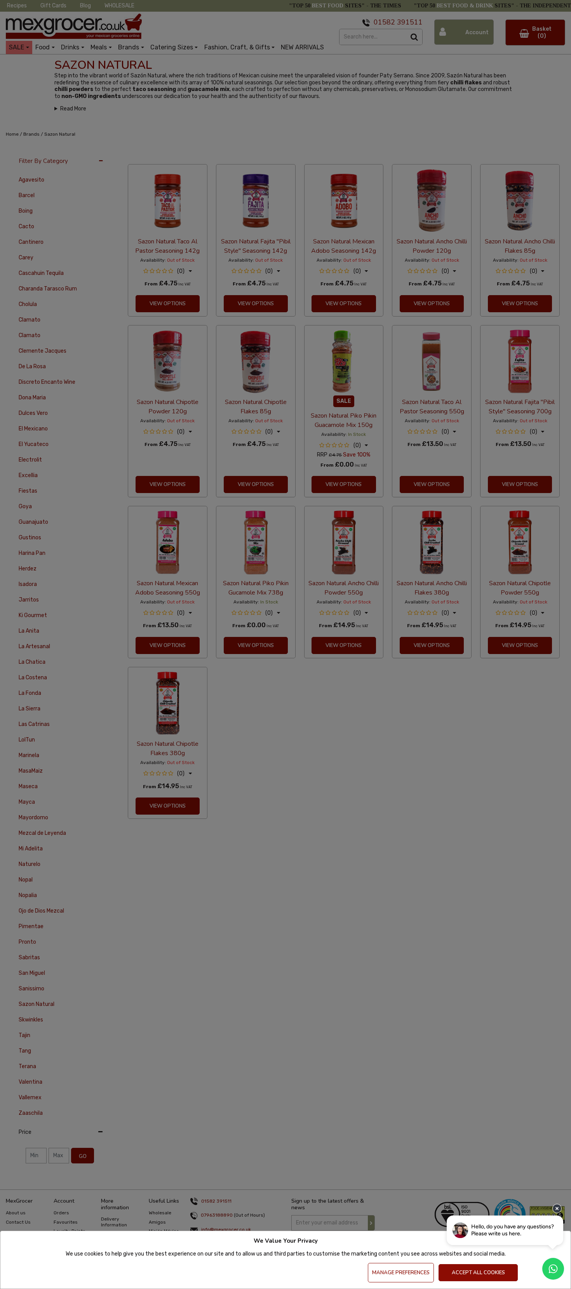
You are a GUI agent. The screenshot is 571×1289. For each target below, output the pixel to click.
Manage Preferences (401, 1272)
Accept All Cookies (478, 1272)
